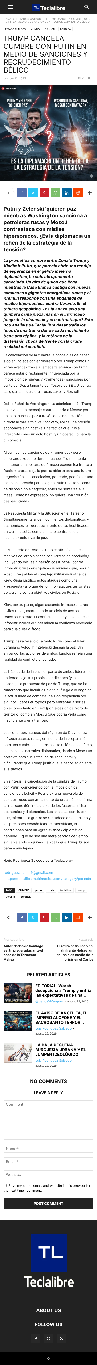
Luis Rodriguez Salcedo (53, 1028)
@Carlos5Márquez (49, 1001)
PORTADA (65, 29)
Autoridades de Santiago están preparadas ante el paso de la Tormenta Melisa (23, 952)
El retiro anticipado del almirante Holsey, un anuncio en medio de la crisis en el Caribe (75, 952)
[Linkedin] (67, 192)
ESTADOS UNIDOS (28, 19)
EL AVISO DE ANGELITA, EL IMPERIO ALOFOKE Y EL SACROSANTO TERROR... (61, 1018)
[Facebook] (22, 192)
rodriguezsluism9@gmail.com (28, 872)
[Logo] (48, 1296)
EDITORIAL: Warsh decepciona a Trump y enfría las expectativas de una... (63, 990)
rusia (51, 890)
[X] (33, 192)
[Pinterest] (44, 192)
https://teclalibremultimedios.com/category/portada (48, 878)
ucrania (10, 896)
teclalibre (66, 890)
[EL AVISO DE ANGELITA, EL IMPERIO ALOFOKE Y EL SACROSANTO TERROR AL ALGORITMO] (18, 1021)
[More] (90, 192)
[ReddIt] (78, 192)
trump (81, 890)
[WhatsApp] (55, 192)
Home (7, 19)
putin (38, 890)
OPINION (50, 29)
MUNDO (35, 29)
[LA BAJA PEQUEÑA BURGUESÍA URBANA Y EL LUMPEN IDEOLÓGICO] (18, 1053)
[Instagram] (48, 1338)
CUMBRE (23, 890)
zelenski (26, 896)
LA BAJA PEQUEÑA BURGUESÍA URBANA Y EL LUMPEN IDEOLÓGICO (60, 1050)
